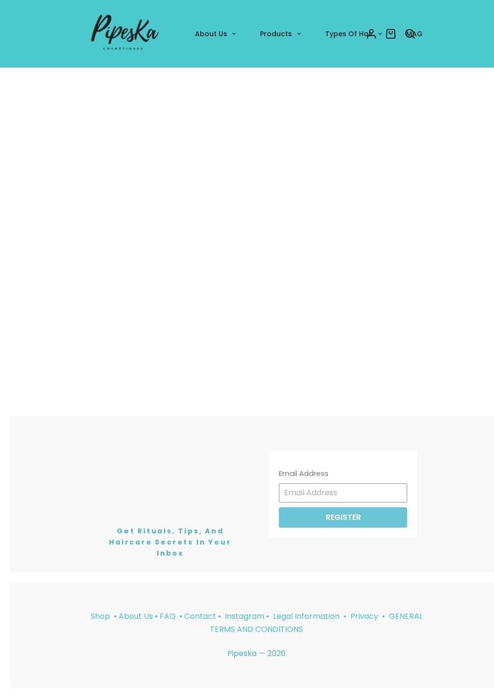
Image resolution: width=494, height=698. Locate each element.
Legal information (307, 616)
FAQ (168, 616)
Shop (100, 616)
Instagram (244, 616)
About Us (136, 616)
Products (276, 34)
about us (211, 34)
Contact (200, 616)
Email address (304, 473)
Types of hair (349, 34)
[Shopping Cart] (391, 34)
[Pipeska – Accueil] (125, 34)
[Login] (371, 34)
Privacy (365, 616)
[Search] (410, 34)
